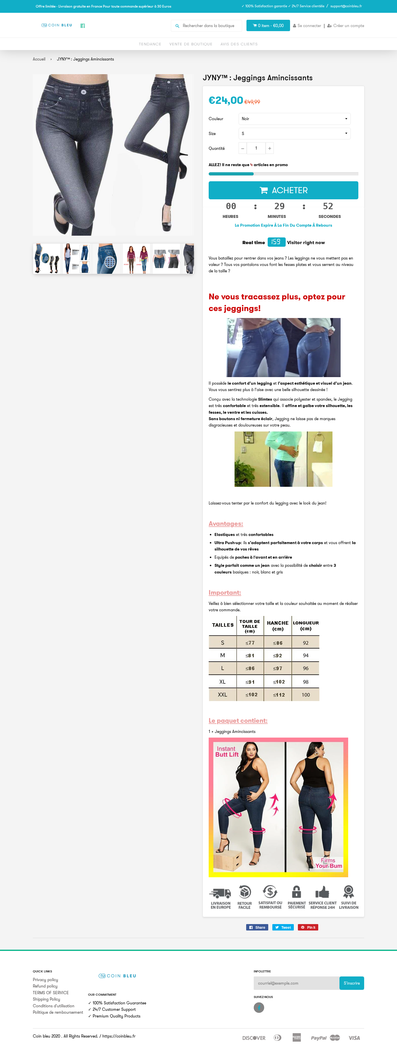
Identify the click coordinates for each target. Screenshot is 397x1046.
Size (212, 133)
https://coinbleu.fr (118, 1036)
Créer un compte (348, 25)
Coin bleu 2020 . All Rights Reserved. (65, 1036)
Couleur (216, 118)
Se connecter (309, 25)
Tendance (150, 44)
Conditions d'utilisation (53, 1005)
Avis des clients (239, 44)
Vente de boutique (191, 44)
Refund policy (45, 986)
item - (271, 25)
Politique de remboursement (58, 1012)
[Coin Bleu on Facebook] (259, 1007)
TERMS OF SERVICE (51, 992)
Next (189, 258)
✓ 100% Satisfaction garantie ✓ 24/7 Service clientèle (283, 6)
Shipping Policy (46, 999)
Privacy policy (45, 979)
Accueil (39, 59)
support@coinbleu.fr (346, 6)
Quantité (217, 148)
